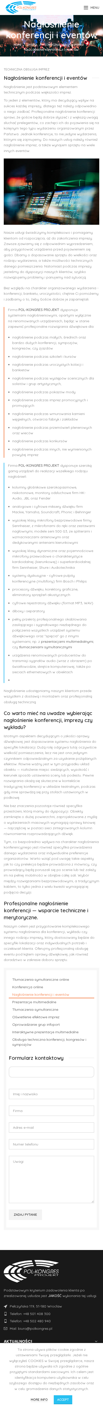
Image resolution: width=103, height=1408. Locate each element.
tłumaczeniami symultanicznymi (45, 647)
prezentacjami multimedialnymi (67, 641)
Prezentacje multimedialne (34, 1002)
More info (39, 1400)
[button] (51, 191)
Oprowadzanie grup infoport (36, 1024)
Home (18, 44)
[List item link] (51, 1306)
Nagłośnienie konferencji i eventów (40, 994)
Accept (63, 1400)
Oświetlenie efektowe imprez (36, 1017)
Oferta (32, 44)
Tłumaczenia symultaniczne (35, 1009)
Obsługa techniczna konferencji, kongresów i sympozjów (49, 1042)
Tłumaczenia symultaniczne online (40, 979)
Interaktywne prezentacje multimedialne (45, 1032)
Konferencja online (27, 987)
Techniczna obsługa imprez (63, 44)
